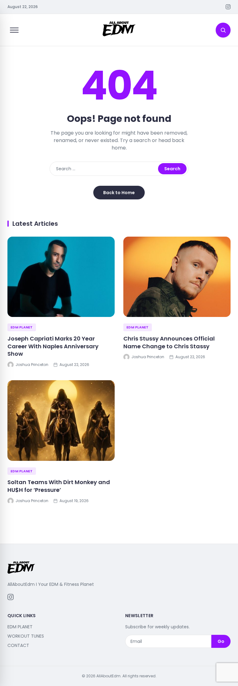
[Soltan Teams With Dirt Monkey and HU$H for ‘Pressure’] (61, 420)
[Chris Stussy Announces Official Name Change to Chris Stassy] (177, 277)
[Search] (223, 30)
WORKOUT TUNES (25, 636)
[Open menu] (14, 30)
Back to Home (119, 192)
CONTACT (18, 645)
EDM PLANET (22, 327)
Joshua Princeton (31, 364)
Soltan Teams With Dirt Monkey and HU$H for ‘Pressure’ (58, 486)
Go (221, 641)
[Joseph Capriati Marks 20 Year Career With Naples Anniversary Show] (61, 277)
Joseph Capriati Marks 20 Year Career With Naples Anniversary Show (53, 346)
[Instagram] (228, 6)
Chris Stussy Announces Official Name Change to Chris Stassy (169, 342)
